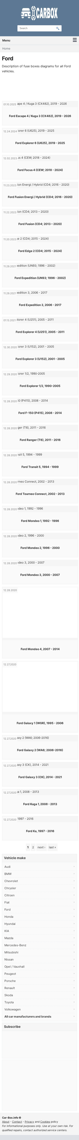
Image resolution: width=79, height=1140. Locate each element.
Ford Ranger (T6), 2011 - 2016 (40, 440)
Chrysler (10, 888)
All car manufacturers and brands (27, 1016)
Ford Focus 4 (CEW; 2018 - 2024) (40, 170)
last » (52, 847)
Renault (9, 988)
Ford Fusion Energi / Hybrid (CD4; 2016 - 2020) (40, 197)
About (5, 1121)
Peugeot (10, 974)
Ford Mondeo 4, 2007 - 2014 (40, 649)
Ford (7, 909)
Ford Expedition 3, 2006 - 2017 (40, 305)
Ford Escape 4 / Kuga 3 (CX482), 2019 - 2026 (40, 116)
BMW (8, 874)
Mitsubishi (11, 952)
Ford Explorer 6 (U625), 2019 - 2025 (40, 143)
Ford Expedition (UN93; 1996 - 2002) (40, 278)
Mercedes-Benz (15, 945)
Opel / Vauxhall (14, 966)
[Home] (39, 12)
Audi (7, 867)
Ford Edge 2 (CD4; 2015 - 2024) (40, 251)
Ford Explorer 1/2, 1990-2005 (40, 386)
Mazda (8, 938)
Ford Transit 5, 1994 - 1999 (40, 467)
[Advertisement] (39, 87)
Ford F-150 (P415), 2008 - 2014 (40, 413)
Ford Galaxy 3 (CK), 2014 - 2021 (40, 777)
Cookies (45, 1121)
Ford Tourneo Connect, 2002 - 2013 (40, 494)
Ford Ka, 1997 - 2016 (40, 831)
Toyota (9, 1002)
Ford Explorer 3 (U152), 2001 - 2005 (40, 359)
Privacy (29, 1121)
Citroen (9, 895)
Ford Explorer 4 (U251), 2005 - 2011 (40, 332)
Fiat (6, 902)
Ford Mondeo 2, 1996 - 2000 (40, 548)
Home (6, 48)
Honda (8, 916)
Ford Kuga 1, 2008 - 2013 (40, 804)
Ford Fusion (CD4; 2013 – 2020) (40, 224)
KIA (6, 931)
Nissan (9, 959)
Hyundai (10, 924)
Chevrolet (11, 881)
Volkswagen (12, 1009)
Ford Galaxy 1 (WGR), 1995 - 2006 (40, 723)
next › (41, 847)
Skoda (8, 995)
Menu (6, 40)
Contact (17, 1121)
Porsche (10, 981)
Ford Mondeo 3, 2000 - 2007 (40, 575)
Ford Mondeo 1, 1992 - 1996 (40, 521)
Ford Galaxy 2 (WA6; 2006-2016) (40, 750)
